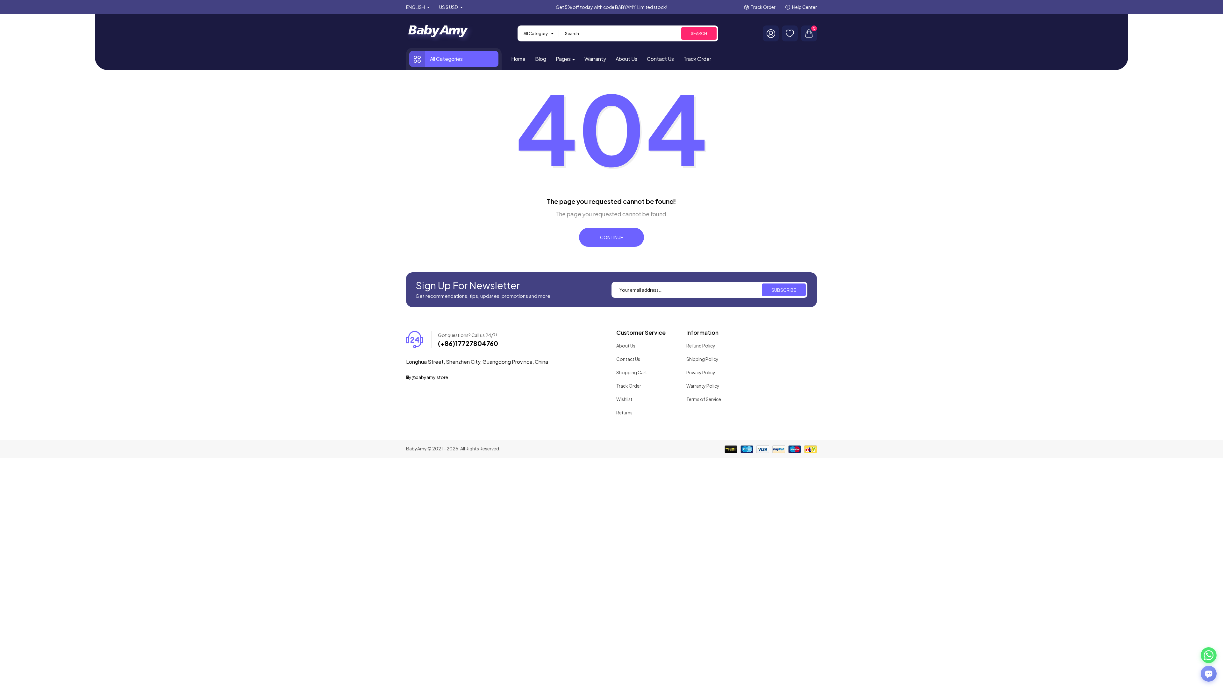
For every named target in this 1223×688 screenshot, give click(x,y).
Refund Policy (700, 345)
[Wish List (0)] (790, 33)
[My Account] (771, 33)
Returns (624, 412)
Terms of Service (703, 399)
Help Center (804, 7)
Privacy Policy (700, 372)
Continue (611, 237)
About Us (625, 345)
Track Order (763, 7)
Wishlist (624, 399)
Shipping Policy (702, 359)
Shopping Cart (631, 372)
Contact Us (628, 359)
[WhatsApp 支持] (1209, 655)
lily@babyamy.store (427, 377)
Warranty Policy (702, 386)
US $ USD (449, 7)
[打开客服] (1209, 674)
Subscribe (783, 290)
